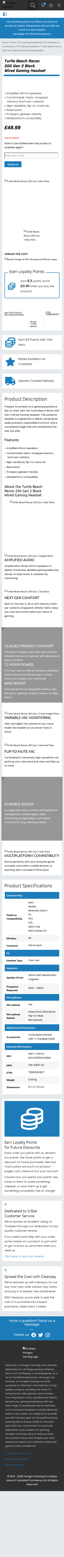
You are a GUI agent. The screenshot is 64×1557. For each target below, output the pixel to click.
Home (5, 42)
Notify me (12, 164)
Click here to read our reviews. (24, 1256)
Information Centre (17, 1459)
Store (13, 42)
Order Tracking (14, 1465)
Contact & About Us (17, 1454)
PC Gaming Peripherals (30, 42)
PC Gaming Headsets (28, 46)
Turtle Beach (33, 325)
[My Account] (51, 5)
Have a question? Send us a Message (32, 1323)
